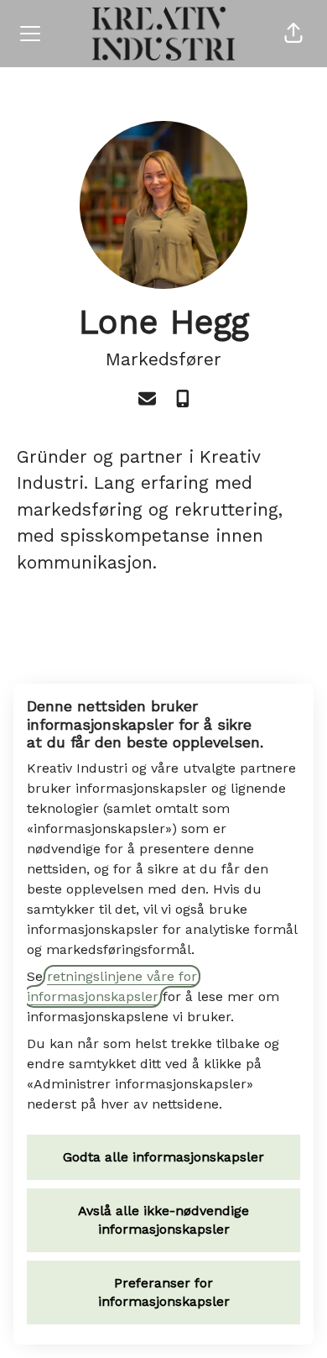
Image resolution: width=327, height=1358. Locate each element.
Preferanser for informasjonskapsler (164, 1292)
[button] (293, 33)
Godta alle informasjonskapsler (163, 1157)
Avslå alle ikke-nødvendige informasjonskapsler (163, 1220)
